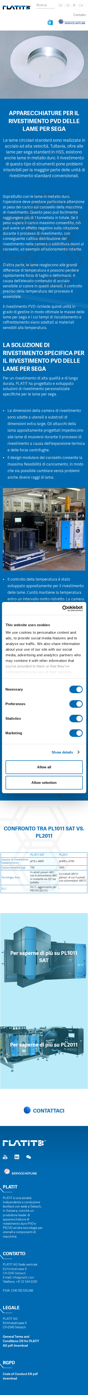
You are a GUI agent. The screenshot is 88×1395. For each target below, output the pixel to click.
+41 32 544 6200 (26, 1282)
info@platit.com (23, 1278)
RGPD (9, 1363)
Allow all (44, 767)
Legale (11, 1308)
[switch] (76, 704)
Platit (10, 1187)
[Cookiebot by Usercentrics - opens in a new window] (63, 609)
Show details (62, 752)
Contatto (79, 15)
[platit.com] (15, 8)
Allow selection (44, 783)
